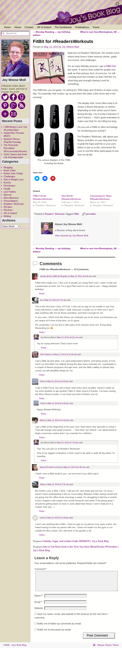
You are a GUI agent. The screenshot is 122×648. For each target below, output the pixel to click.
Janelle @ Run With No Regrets (53, 276)
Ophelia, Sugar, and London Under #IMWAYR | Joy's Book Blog (75, 541)
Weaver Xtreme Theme (108, 645)
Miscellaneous (11, 197)
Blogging (8, 167)
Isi (41, 300)
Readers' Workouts (55, 214)
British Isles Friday (13, 173)
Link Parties (10, 191)
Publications (82, 27)
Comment (40, 569)
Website (38, 608)
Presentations (11, 200)
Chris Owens (45, 354)
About (17, 27)
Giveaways (9, 185)
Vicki (42, 381)
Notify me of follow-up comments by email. (59, 623)
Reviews (8, 210)
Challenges (9, 176)
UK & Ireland (44, 27)
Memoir (8, 194)
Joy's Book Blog (18, 645)
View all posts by (71, 235)
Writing (7, 216)
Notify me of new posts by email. (54, 629)
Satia (42, 484)
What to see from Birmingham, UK (100, 32)
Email (38, 602)
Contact (29, 27)
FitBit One (111, 66)
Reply (42, 293)
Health (7, 188)
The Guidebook (63, 27)
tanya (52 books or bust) (50, 467)
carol (42, 518)
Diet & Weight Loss (14, 179)
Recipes (8, 207)
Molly (42, 420)
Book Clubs (10, 170)
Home (7, 27)
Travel (96, 27)
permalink (91, 214)
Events (7, 182)
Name (38, 595)
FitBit (76, 214)
